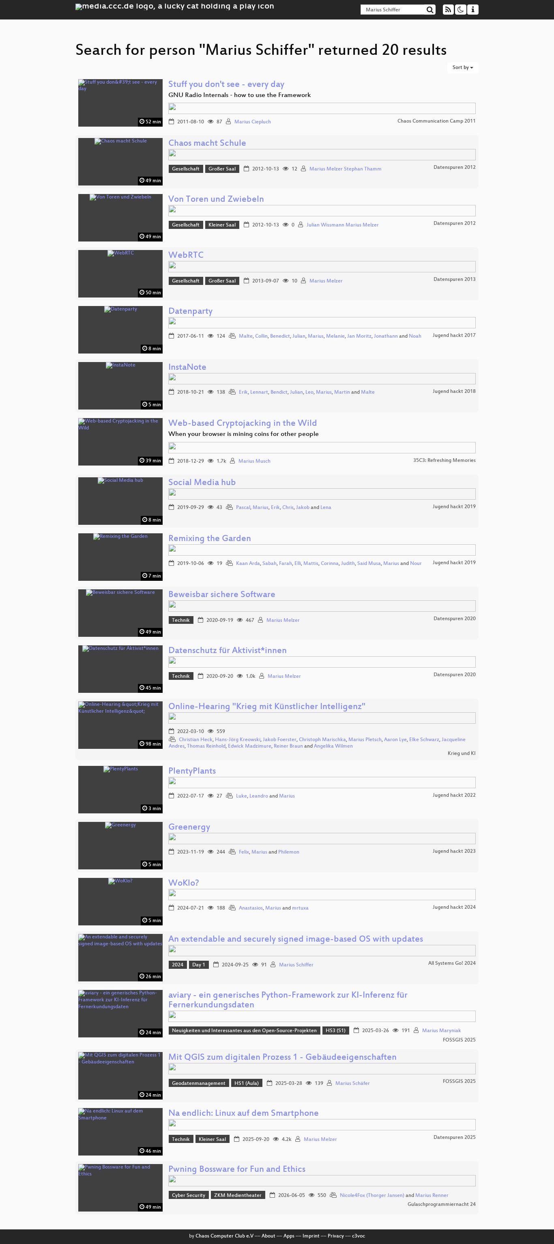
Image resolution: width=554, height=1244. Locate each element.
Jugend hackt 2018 (454, 392)
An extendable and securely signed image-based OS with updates (295, 940)
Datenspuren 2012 (455, 167)
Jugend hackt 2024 (454, 907)
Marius (316, 336)
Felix (244, 852)
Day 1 (198, 965)
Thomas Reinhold (206, 746)
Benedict (280, 336)
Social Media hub (202, 483)
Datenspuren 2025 (455, 1138)
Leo (309, 392)
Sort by (461, 68)
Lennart (259, 392)
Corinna (330, 564)
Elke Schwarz (424, 740)
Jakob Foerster (279, 740)
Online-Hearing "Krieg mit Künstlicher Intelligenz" (266, 707)
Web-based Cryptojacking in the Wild (242, 424)
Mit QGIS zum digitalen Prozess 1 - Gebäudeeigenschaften (282, 1058)
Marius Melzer (326, 281)
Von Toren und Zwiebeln (216, 200)
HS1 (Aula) (246, 1084)
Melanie (335, 336)
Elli (297, 564)
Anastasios (251, 908)
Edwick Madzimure (249, 746)
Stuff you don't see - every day (226, 85)
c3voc (358, 1236)
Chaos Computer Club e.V (224, 1236)
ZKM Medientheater (238, 1196)
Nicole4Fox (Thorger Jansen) (372, 1196)
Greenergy (189, 828)
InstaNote (187, 368)
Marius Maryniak (441, 1031)
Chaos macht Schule (207, 144)
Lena (325, 508)
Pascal (243, 508)
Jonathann (386, 336)
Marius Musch (254, 461)
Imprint (311, 1236)
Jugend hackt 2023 (454, 851)
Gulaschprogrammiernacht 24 (442, 1204)
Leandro (258, 796)
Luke (241, 796)
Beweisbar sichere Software (221, 595)
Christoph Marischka (322, 740)
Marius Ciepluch (252, 122)
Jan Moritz (359, 336)
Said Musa (369, 564)
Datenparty (190, 312)
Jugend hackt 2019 (454, 507)
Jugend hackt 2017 (454, 335)
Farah (285, 564)
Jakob (302, 508)
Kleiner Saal (222, 225)
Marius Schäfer (352, 1084)
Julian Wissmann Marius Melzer (343, 225)
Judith (348, 564)
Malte (246, 336)
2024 (177, 965)
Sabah (269, 564)
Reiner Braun (288, 746)
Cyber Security (188, 1196)
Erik (243, 392)
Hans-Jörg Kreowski (237, 740)
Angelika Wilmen (333, 746)
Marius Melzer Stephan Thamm (345, 169)
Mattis (310, 564)
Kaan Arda (248, 564)
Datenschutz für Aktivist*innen (227, 651)
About (268, 1236)
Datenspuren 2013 (455, 279)
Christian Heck (196, 740)
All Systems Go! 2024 (452, 963)
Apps (288, 1236)
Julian (298, 336)
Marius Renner (432, 1196)
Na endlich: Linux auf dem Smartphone (243, 1114)
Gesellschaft (186, 169)
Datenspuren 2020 (455, 619)
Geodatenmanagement (198, 1084)
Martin (342, 392)
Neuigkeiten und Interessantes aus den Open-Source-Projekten (244, 1031)
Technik (181, 620)
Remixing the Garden (209, 539)
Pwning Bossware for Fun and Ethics (236, 1170)
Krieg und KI (462, 754)
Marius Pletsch (365, 740)
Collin (261, 336)
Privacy (336, 1236)
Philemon (288, 852)
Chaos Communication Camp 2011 (436, 121)
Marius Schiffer (296, 965)
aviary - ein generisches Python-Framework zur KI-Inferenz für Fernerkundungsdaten (288, 1001)
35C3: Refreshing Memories (444, 461)
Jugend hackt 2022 (454, 795)
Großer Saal (222, 169)
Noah (415, 336)
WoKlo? (183, 884)
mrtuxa (300, 908)
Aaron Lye (395, 740)
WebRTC (186, 256)
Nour (416, 564)
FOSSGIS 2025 (459, 1040)
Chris (288, 508)
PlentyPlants (192, 772)
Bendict (279, 392)
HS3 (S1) (336, 1031)
